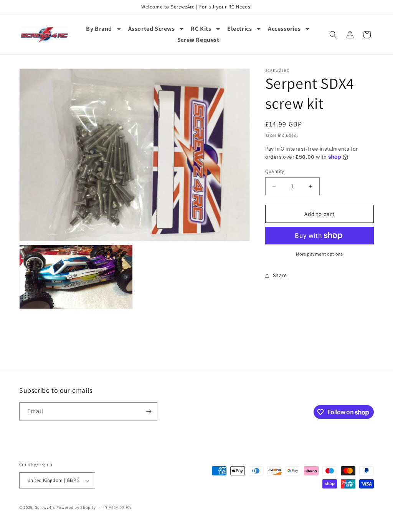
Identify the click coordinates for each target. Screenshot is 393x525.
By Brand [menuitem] (99, 29)
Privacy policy (117, 507)
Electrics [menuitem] (239, 29)
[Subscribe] (148, 411)
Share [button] (280, 275)
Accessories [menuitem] (284, 29)
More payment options (319, 254)
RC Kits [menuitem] (201, 29)
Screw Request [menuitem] (198, 40)
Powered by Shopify (76, 507)
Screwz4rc (45, 507)
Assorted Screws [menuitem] (151, 29)
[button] (333, 34)
